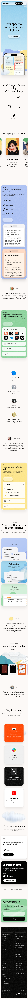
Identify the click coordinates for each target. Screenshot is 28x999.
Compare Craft (18, 943)
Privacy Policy (7, 978)
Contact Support (18, 956)
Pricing (14, 823)
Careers (4, 967)
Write (5, 938)
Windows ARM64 (20, 973)
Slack (16, 934)
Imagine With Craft (6, 945)
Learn (16, 941)
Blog (3, 965)
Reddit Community (19, 936)
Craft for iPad (18, 965)
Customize (6, 944)
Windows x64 (19, 971)
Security (5, 980)
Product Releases (6, 934)
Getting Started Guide (20, 945)
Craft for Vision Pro (19, 975)
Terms (5, 976)
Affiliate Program (6, 969)
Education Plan (7, 951)
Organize (14, 522)
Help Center (17, 954)
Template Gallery (19, 947)
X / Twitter (17, 938)
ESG (4, 981)
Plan (5, 940)
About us (4, 963)
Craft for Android (18, 977)
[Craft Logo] (6, 3)
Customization (14, 643)
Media (3, 971)
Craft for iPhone (18, 963)
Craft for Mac (17, 967)
